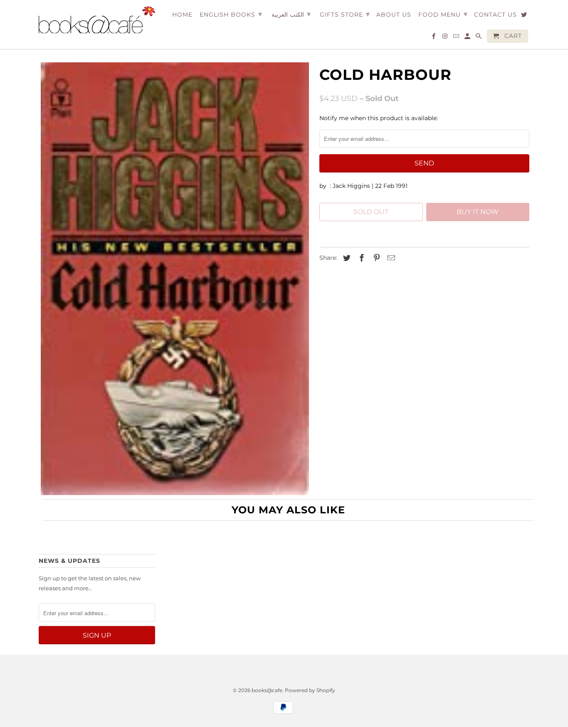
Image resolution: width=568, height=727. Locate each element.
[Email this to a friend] (390, 258)
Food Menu (443, 14)
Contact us (495, 14)
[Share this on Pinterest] (375, 258)
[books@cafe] (97, 19)
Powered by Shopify (310, 690)
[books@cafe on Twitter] (524, 16)
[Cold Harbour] (175, 278)
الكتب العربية (291, 14)
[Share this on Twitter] (345, 258)
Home (182, 14)
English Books (231, 14)
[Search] (479, 38)
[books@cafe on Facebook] (434, 38)
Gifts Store (345, 14)
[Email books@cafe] (456, 38)
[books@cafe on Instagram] (445, 38)
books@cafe (267, 690)
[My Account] (468, 38)
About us (393, 14)
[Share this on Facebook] (360, 258)
